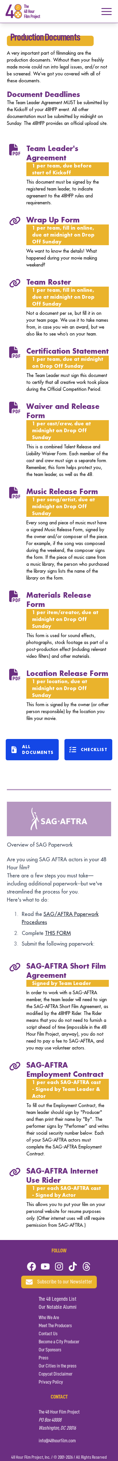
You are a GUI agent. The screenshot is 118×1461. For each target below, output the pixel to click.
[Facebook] (31, 1266)
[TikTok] (72, 1266)
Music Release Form (62, 491)
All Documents (38, 749)
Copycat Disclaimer (55, 1374)
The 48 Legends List (57, 1299)
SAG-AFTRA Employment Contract (64, 1069)
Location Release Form (67, 673)
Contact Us (48, 1333)
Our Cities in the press (57, 1366)
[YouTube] (45, 1266)
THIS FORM (58, 933)
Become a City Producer (59, 1341)
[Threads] (86, 1266)
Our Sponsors (50, 1350)
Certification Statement (67, 350)
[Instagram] (59, 1266)
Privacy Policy (51, 1382)
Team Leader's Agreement (52, 153)
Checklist (94, 749)
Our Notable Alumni (57, 1307)
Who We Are (49, 1317)
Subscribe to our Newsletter (64, 1282)
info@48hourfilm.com (57, 1440)
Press (43, 1358)
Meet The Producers (55, 1325)
